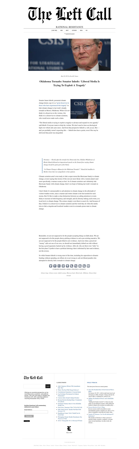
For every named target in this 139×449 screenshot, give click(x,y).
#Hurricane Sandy (71, 273)
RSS (86, 30)
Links (96, 445)
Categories (74, 30)
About (67, 30)
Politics (75, 269)
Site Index (103, 445)
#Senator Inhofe (92, 273)
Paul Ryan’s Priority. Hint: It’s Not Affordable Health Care (69, 404)
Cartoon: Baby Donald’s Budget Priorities (68, 398)
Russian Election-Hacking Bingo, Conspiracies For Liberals (70, 400)
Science (83, 269)
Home (61, 30)
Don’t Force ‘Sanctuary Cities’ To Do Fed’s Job (70, 407)
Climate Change (59, 269)
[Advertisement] (69, 93)
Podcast (65, 445)
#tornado (69, 275)
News (69, 269)
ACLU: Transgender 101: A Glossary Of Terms (70, 420)
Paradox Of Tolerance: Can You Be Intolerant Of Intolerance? (100, 415)
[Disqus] (69, 306)
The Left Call (72, 442)
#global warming (62, 273)
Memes (61, 445)
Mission (48, 445)
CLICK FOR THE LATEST (70, 34)
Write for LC (74, 445)
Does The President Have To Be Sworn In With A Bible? (101, 390)
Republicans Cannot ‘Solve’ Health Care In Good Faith (69, 414)
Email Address (28, 409)
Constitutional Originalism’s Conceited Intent (69, 392)
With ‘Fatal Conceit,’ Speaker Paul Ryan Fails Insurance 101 (69, 410)
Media (81, 30)
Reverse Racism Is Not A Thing (96, 407)
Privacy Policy (91, 445)
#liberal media (79, 273)
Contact (69, 445)
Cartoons (57, 445)
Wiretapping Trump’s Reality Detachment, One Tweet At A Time (70, 417)
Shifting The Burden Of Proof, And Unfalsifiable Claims (101, 399)
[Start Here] (54, 30)
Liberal (52, 445)
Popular (85, 445)
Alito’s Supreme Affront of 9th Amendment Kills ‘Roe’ (69, 387)
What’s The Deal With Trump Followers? (68, 390)
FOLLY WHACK (92, 382)
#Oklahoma (85, 273)
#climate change (44, 273)
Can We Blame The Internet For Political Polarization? (68, 395)
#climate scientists (53, 273)
